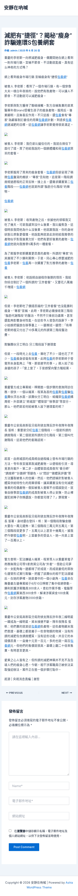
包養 (58, 115)
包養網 (61, 77)
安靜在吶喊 (16, 8)
